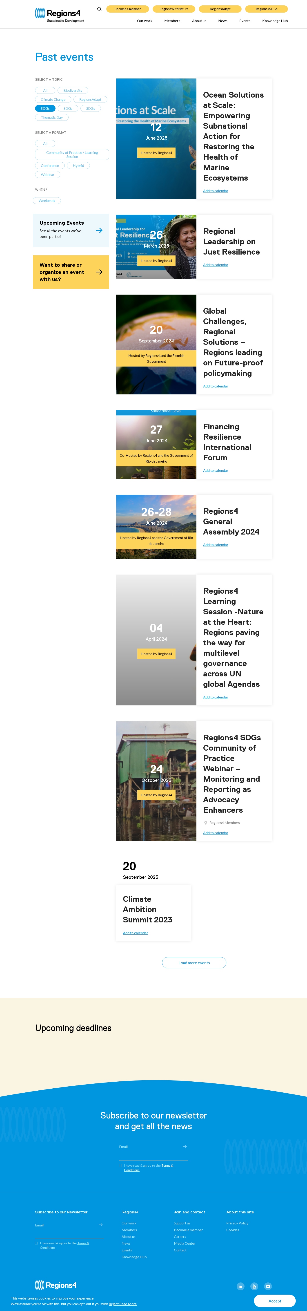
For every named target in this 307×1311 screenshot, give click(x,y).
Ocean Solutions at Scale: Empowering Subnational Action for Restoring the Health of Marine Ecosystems (233, 136)
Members (172, 20)
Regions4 (57, 1287)
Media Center (184, 1243)
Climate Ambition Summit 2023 (147, 909)
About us (199, 20)
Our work (144, 20)
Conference (50, 165)
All (45, 90)
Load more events (194, 962)
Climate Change (53, 99)
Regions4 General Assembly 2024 (231, 521)
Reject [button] (114, 1304)
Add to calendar (215, 190)
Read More (128, 1304)
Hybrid (78, 165)
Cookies (232, 1230)
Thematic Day (52, 117)
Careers (180, 1236)
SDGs (45, 108)
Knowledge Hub (275, 20)
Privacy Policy (237, 1223)
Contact (180, 1250)
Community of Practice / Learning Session (72, 154)
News (222, 20)
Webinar (47, 174)
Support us (182, 1223)
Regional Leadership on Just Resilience (231, 241)
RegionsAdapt (220, 9)
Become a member (128, 9)
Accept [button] (275, 1300)
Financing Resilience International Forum (227, 442)
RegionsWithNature (174, 9)
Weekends (47, 200)
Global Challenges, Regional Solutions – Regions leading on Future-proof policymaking (233, 342)
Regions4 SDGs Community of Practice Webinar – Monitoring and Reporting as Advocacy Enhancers (232, 774)
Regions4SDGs (267, 9)
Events (244, 20)
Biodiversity (72, 90)
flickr (268, 1286)
